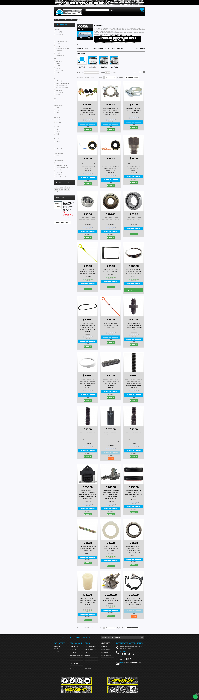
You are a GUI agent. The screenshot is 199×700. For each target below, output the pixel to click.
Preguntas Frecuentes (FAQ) (76, 655)
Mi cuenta (105, 643)
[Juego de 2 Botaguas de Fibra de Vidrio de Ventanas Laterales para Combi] (133, 474)
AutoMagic (59, 50)
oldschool (66, 189)
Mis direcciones (104, 652)
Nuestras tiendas (74, 646)
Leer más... (80, 44)
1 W (57, 107)
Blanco (58, 68)
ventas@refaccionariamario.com (132, 662)
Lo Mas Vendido (59, 189)
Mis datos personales (106, 655)
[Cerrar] (197, 694)
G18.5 (58, 131)
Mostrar (103, 72)
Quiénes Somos (73, 652)
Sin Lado (59, 174)
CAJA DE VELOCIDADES (63, 83)
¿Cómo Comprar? (74, 658)
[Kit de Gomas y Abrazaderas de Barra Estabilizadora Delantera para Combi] (87, 91)
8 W (57, 110)
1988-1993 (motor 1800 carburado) (103, 67)
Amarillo (59, 61)
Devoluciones (88, 658)
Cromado (59, 70)
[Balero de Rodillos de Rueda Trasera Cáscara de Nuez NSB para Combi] (133, 201)
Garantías (87, 655)
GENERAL (59, 94)
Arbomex (59, 43)
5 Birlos (59, 148)
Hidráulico (59, 155)
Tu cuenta (125, 10)
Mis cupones (103, 658)
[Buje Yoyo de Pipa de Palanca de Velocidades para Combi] (110, 529)
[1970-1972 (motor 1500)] (82, 60)
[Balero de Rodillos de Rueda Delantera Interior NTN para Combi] (110, 201)
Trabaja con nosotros (90, 665)
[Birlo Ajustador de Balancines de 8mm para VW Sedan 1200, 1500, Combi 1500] (133, 306)
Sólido (58, 141)
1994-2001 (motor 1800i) (114, 66)
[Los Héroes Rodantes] (76, 689)
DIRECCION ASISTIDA (62, 85)
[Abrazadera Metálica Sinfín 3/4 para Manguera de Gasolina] (133, 91)
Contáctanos (73, 649)
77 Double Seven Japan (62, 41)
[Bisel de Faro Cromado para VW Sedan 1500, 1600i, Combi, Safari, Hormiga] (133, 252)
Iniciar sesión (133, 10)
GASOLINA (59, 92)
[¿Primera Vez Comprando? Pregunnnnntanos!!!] (99, 2)
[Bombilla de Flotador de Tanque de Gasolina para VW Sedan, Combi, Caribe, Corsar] (87, 581)
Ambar (58, 63)
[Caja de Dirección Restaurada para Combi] (110, 581)
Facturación (88, 673)
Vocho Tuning (70, 187)
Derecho (59, 170)
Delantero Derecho (61, 165)
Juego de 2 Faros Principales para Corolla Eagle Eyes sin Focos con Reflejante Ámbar (68, 206)
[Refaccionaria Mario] (69, 12)
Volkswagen (72, 19)
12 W (58, 112)
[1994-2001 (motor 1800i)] (114, 60)
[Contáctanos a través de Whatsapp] (195, 696)
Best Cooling (60, 55)
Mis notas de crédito (105, 649)
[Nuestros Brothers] (122, 681)
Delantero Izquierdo (62, 167)
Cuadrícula (140, 73)
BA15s (58, 122)
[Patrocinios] (122, 689)
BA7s (58, 119)
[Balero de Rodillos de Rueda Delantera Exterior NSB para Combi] (87, 201)
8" (57, 100)
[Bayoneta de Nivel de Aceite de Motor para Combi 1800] (110, 306)
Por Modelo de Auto (62, 19)
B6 (57, 129)
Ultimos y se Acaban (60, 187)
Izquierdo (59, 172)
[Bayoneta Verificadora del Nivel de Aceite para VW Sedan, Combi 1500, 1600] (87, 252)
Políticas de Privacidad (90, 649)
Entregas (87, 652)
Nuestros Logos (89, 662)
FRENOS (59, 90)
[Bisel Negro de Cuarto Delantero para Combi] (110, 252)
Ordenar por (80, 72)
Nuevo (59, 32)
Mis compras (104, 646)
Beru (58, 53)
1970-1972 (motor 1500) (82, 66)
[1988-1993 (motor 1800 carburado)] (103, 60)
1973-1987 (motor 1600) (92, 66)
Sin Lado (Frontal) (61, 177)
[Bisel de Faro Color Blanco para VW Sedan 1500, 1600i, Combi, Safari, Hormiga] (87, 362)
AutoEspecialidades (61, 46)
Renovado (59, 34)
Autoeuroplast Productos (63, 48)
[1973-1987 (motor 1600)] (92, 60)
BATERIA (59, 81)
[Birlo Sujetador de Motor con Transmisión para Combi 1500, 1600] (87, 529)
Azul (58, 65)
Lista (144, 73)
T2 (57, 134)
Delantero (59, 163)
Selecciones (62, 182)
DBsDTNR (57, 191)
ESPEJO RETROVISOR (62, 87)
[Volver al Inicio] (55, 20)
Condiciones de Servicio (90, 646)
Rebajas (60, 198)
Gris (58, 72)
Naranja (58, 75)
